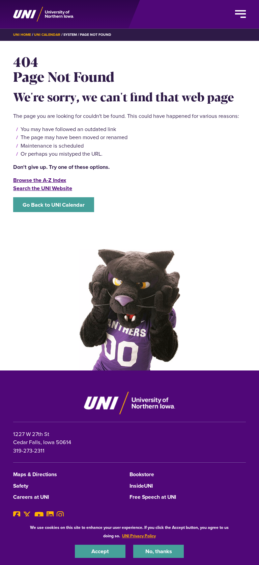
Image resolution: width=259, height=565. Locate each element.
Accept (100, 551)
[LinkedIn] (50, 515)
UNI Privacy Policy (139, 536)
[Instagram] (60, 515)
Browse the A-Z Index (39, 180)
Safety (20, 486)
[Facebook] (16, 515)
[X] (27, 515)
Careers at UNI (31, 497)
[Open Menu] (240, 14)
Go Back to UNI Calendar (54, 205)
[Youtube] (39, 515)
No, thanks (158, 551)
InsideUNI (141, 486)
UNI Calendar (47, 34)
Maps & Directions (35, 474)
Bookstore (142, 474)
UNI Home (22, 34)
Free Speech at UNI (153, 497)
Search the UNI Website (42, 188)
